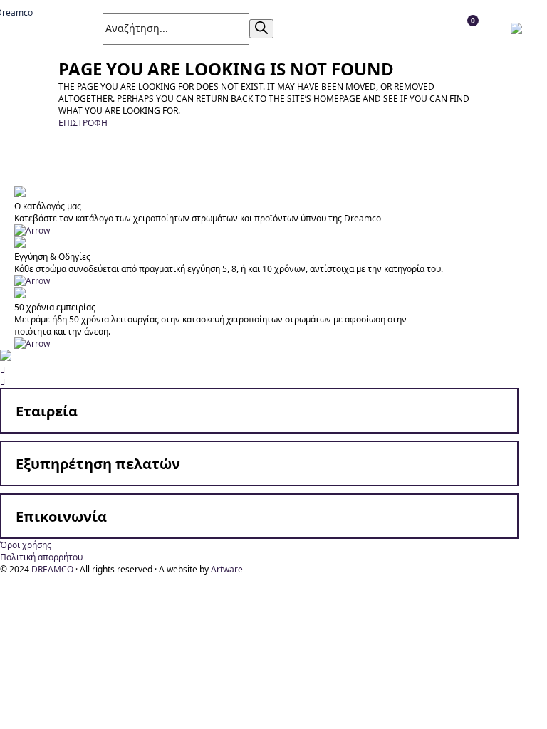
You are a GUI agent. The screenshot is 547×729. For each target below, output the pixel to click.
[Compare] (376, 28)
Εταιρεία (47, 411)
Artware (227, 569)
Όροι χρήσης (25, 545)
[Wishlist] (344, 28)
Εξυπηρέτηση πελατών (98, 463)
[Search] (261, 28)
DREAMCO (52, 569)
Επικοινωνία (61, 516)
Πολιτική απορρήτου (41, 557)
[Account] (312, 28)
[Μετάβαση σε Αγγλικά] (520, 28)
